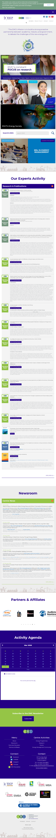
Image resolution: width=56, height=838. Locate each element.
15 (50, 658)
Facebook (16, 757)
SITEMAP (46, 21)
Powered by (25, 829)
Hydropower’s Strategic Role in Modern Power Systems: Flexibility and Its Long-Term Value (26, 523)
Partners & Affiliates (14, 747)
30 (5, 666)
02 (5, 656)
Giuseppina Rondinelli (15, 573)
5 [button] (30, 624)
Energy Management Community (41, 747)
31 (12, 666)
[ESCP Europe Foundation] (8, 785)
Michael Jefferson (19, 449)
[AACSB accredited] (31, 785)
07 (43, 656)
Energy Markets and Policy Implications (18, 454)
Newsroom (14, 743)
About (14, 741)
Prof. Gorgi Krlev (15, 514)
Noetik (31, 827)
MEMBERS (31, 21)
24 (12, 653)
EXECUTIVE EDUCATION (8, 140)
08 (50, 656)
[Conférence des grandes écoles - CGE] (30, 796)
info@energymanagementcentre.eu (44, 765)
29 (50, 664)
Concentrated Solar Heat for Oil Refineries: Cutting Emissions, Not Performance (26, 259)
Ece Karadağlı (46, 557)
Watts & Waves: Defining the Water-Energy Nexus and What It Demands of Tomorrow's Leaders (27, 506)
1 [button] (21, 624)
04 (20, 656)
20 (35, 661)
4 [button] (28, 624)
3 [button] (26, 624)
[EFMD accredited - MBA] (44, 785)
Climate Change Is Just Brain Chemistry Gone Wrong (21, 305)
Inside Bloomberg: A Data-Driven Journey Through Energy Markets (20, 537)
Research (41, 743)
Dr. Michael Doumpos (40, 460)
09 (5, 658)
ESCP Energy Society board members (32, 553)
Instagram (16, 762)
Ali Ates (41, 557)
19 (28, 661)
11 (20, 658)
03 (12, 656)
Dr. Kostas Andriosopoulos (20, 460)
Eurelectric (44, 569)
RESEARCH (5, 57)
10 (12, 658)
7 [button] (34, 624)
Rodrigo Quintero (48, 539)
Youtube (15, 764)
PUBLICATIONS (22, 81)
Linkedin (15, 759)
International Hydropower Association (42, 525)
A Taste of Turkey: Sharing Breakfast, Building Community (17, 551)
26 (28, 653)
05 (28, 656)
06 (35, 656)
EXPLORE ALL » (50, 475)
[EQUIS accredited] (21, 785)
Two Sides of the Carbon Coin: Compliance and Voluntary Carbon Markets (25, 339)
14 (43, 658)
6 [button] (32, 624)
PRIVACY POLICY (39, 21)
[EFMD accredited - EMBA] (13, 796)
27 (35, 653)
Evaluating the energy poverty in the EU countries (20, 190)
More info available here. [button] (8, 7)
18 (20, 661)
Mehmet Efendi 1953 (14, 557)
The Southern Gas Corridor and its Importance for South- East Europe (24, 428)
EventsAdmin (31, 829)
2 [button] (23, 624)
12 (28, 658)
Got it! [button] (48, 4)
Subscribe (28, 719)
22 (50, 661)
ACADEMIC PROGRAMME (48, 140)
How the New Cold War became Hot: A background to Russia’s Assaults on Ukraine (27, 415)
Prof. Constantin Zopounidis (31, 460)
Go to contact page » (41, 768)
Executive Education (14, 745)
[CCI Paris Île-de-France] (29, 806)
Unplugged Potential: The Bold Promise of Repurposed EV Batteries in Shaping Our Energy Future (30, 321)
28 (43, 653)
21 (43, 661)
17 (12, 661)
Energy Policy (16, 458)
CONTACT (51, 21)
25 (20, 653)
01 (50, 653)
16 (5, 661)
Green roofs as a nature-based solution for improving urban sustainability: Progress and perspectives (31, 235)
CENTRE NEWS (33, 81)
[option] (12, 613)
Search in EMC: (8, 133)
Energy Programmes (41, 741)
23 (5, 653)
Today (28, 669)
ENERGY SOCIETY (49, 106)
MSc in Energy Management (16, 525)
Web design (26, 827)
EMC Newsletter (15, 767)
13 (35, 658)
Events (42, 745)
